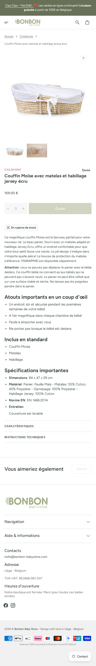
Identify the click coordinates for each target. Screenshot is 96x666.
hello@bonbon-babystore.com (25, 557)
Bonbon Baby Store (26, 629)
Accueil (8, 36)
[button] (9, 22)
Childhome (26, 36)
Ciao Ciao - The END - (19, 5)
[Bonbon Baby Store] (27, 22)
